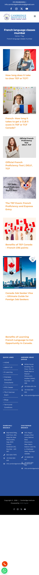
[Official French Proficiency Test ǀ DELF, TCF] (19, 147)
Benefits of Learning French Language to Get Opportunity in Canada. (19, 340)
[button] (4, 571)
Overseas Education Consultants (8, 379)
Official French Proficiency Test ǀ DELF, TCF (19, 165)
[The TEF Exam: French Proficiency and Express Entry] (19, 188)
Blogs (6, 400)
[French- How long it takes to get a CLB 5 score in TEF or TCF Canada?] (19, 100)
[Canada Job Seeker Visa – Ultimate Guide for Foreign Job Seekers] (19, 272)
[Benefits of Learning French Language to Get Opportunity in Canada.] (19, 320)
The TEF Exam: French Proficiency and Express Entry (19, 206)
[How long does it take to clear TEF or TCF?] (19, 60)
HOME (6, 362)
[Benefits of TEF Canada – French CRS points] (19, 229)
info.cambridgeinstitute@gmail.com (19, 4)
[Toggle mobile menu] (35, 16)
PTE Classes (8, 387)
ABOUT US (8, 367)
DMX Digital (24, 503)
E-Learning (8, 372)
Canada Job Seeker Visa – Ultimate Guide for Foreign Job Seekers (19, 296)
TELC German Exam (9, 393)
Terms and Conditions (8, 406)
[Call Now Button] (5, 564)
